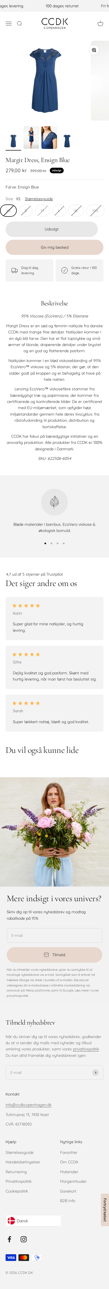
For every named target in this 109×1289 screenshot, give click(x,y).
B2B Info (67, 1200)
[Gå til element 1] (13, 142)
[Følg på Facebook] (9, 1239)
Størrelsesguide (20, 1152)
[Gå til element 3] (49, 138)
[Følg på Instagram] (23, 1239)
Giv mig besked (54, 247)
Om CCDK (69, 1162)
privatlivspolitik (86, 1049)
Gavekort (68, 1191)
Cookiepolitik (17, 1191)
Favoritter (68, 1152)
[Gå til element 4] (67, 142)
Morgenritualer (73, 1181)
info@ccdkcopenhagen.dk (28, 1104)
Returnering (16, 1171)
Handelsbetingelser (23, 1162)
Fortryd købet (105, 1210)
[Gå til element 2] (31, 138)
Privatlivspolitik (19, 1181)
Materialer (69, 1171)
